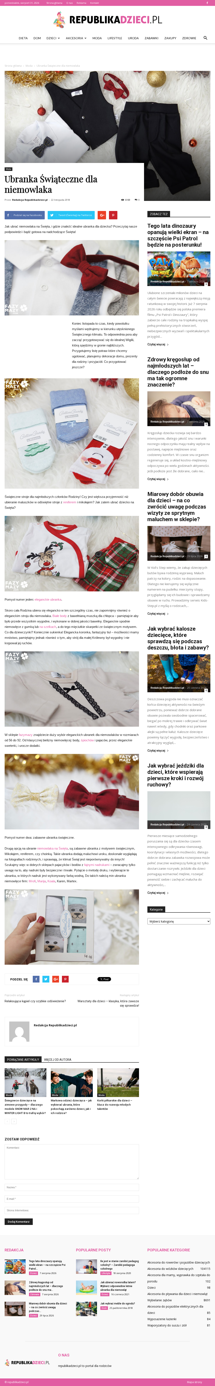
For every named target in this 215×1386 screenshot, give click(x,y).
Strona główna (54, 2)
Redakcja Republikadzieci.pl (30, 199)
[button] (205, 38)
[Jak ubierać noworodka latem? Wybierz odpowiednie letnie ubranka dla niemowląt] (86, 1288)
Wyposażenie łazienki (161, 1319)
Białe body (59, 616)
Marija (41, 881)
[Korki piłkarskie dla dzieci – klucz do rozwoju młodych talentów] (118, 1082)
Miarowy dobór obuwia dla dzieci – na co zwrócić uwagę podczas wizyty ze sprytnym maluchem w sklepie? (176, 506)
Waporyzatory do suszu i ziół (167, 1325)
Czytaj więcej (156, 344)
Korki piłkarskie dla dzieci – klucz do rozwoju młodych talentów (114, 1104)
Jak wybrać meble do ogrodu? (117, 1303)
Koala (51, 881)
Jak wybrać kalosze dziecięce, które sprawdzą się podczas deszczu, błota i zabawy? (178, 638)
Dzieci (51, 38)
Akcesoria (74, 38)
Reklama (81, 2)
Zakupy (170, 38)
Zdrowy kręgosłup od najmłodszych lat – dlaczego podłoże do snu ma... (46, 1286)
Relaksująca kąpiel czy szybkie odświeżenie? (35, 1001)
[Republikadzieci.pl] (107, 20)
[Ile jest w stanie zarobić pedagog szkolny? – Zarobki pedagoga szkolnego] (86, 1266)
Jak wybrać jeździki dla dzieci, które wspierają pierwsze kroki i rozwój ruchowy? (175, 775)
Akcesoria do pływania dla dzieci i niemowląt (177, 1294)
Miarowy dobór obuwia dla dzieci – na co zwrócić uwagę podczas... (48, 1307)
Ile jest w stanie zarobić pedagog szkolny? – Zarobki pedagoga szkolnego (119, 1265)
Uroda (133, 38)
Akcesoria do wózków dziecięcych (170, 1269)
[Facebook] (207, 3)
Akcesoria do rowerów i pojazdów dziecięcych (178, 1262)
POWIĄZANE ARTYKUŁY (23, 1059)
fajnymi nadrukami (96, 865)
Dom (37, 38)
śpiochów (87, 740)
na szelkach (47, 627)
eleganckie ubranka (48, 599)
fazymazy (26, 735)
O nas (69, 2)
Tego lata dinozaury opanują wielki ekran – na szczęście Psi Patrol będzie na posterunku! (178, 235)
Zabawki (152, 38)
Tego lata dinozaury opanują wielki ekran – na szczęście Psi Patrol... (47, 1265)
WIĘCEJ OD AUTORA (57, 1059)
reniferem (69, 502)
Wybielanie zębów (159, 1300)
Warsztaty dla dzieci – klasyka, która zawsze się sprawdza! (108, 1003)
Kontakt (94, 2)
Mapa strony (194, 1382)
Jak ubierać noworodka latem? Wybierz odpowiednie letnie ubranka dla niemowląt (118, 1286)
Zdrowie (189, 38)
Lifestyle (115, 38)
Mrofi (32, 881)
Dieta (23, 38)
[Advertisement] (107, 54)
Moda (97, 38)
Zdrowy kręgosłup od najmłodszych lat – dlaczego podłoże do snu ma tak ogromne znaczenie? (178, 372)
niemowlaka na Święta (52, 848)
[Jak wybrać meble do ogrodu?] (86, 1309)
